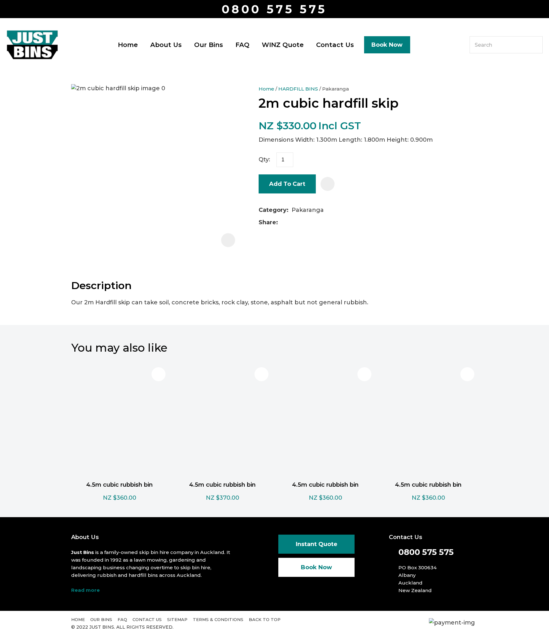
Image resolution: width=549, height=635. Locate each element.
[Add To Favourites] (328, 184)
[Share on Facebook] (282, 222)
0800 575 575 (274, 9)
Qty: (264, 159)
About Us (166, 45)
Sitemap (177, 619)
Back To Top (265, 619)
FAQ (242, 45)
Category (273, 209)
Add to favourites (159, 374)
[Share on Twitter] (291, 222)
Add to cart (287, 183)
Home (128, 45)
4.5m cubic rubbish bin (119, 484)
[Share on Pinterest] (311, 223)
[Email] (301, 222)
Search (535, 44)
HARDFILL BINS (298, 89)
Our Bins (208, 45)
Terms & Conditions (218, 619)
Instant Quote (316, 544)
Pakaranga (335, 89)
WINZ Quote (283, 45)
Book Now (387, 44)
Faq (122, 619)
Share (267, 222)
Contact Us (335, 45)
